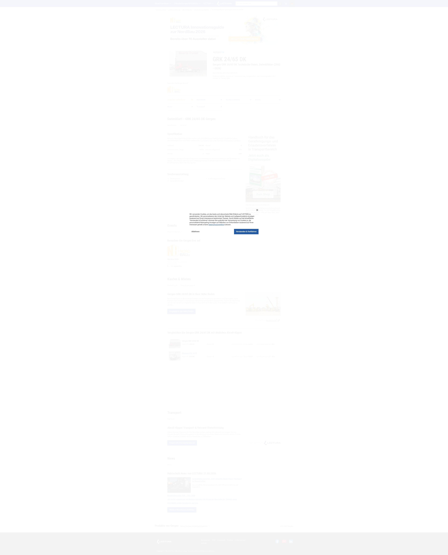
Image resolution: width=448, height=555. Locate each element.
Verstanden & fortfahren (246, 231)
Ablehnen (195, 231)
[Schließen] (257, 210)
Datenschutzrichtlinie (216, 225)
